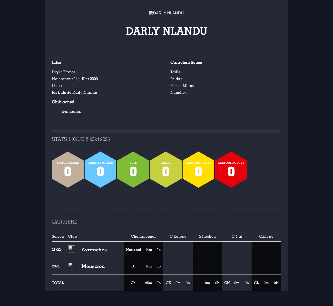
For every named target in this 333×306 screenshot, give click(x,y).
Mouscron (93, 266)
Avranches (94, 249)
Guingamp (71, 111)
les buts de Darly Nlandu (74, 92)
